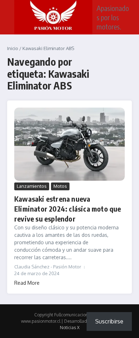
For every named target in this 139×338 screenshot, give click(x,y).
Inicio (12, 48)
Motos (60, 186)
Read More (27, 283)
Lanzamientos (32, 186)
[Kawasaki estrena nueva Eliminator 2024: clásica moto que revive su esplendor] (69, 144)
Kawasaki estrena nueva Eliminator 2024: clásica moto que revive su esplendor (67, 208)
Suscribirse (109, 321)
